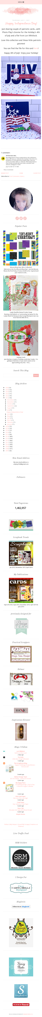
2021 (7, 398)
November (10, 402)
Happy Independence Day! (15, 412)
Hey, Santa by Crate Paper (20, 804)
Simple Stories (20, 814)
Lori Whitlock (21, 751)
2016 (7, 432)
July (8, 410)
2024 (7, 391)
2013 (7, 438)
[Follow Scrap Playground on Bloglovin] (21, 907)
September (10, 406)
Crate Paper (20, 802)
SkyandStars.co (28, 1014)
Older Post (37, 173)
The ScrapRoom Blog (20, 763)
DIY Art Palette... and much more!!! (20, 778)
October (10, 404)
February (10, 422)
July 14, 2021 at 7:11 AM (12, 166)
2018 (7, 430)
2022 (7, 396)
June (8, 414)
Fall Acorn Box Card (20, 753)
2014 (7, 436)
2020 (7, 426)
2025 (7, 390)
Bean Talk (21, 808)
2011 (7, 442)
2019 (7, 428)
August (9, 408)
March (9, 420)
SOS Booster (9, 155)
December (10, 400)
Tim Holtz (20, 757)
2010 (7, 444)
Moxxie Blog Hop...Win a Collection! (21, 267)
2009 (7, 446)
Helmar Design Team (20, 777)
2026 (7, 387)
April (8, 418)
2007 (7, 451)
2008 (7, 448)
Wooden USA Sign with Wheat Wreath (20, 810)
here (36, 48)
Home (21, 173)
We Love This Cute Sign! (20, 798)
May (8, 416)
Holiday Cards (21, 357)
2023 (7, 394)
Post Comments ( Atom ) (16, 176)
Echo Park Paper (21, 796)
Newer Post (5, 173)
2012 (7, 440)
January (9, 424)
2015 (7, 434)
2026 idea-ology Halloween (20, 759)
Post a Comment (8, 170)
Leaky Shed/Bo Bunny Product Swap (21, 312)
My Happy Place (20, 783)
